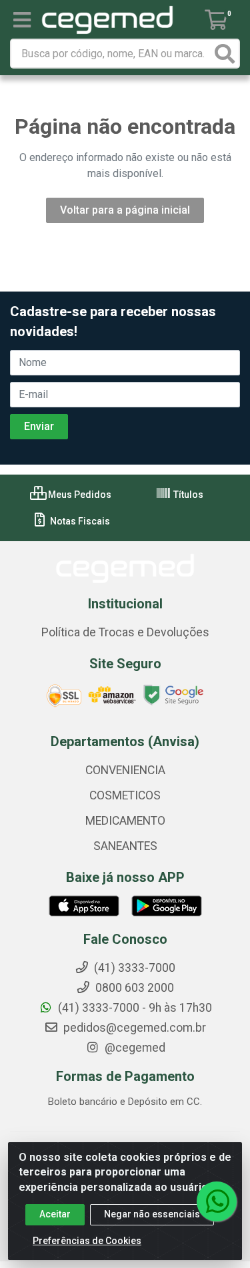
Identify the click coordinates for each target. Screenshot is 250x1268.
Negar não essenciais (152, 1214)
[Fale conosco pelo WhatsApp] (217, 1201)
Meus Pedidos (78, 494)
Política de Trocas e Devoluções (125, 632)
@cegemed (133, 1047)
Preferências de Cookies (87, 1240)
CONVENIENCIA (125, 770)
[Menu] (22, 20)
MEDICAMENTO (125, 820)
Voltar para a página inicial (125, 210)
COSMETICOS (125, 795)
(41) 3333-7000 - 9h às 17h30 (133, 1007)
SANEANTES (125, 846)
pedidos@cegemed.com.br (133, 1027)
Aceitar (55, 1214)
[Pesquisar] (225, 53)
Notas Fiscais (79, 521)
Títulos (187, 494)
